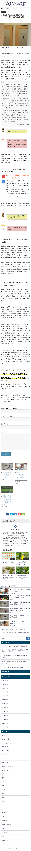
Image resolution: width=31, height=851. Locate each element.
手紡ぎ (4, 797)
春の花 (4, 813)
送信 (5, 454)
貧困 (3, 836)
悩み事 (4, 789)
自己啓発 (4, 832)
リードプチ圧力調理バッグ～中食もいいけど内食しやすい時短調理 (16, 632)
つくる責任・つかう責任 (8, 743)
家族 (3, 781)
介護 (3, 758)
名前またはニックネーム (9, 408)
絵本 (3, 828)
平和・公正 (5, 785)
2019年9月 (5, 692)
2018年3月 (5, 727)
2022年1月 (5, 680)
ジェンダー (4, 586)
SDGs (3, 735)
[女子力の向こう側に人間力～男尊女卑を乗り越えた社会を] (21, 466)
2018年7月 (5, 711)
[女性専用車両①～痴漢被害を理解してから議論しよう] (7, 466)
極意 (3, 816)
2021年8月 (5, 684)
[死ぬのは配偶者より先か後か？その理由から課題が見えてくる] (7, 489)
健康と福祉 (5, 762)
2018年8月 (5, 707)
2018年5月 (5, 719)
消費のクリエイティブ (8, 824)
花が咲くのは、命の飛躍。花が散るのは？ (13, 667)
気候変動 (4, 820)
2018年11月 (5, 699)
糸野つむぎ (15, 529)
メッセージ (4, 431)
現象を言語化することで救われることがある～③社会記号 (13, 629)
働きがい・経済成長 (7, 766)
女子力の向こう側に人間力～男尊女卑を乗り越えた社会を (20, 476)
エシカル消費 (5, 750)
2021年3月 (5, 688)
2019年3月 (5, 696)
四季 (3, 774)
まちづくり (5, 746)
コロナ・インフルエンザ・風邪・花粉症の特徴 (14, 646)
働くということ (6, 770)
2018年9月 (5, 703)
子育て (4, 778)
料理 (3, 805)
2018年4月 (5, 723)
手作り (4, 793)
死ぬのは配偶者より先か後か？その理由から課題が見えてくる (7, 499)
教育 (3, 801)
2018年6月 (5, 715)
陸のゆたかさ (5, 840)
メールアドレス (6, 416)
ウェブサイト (4, 424)
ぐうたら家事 (5, 739)
